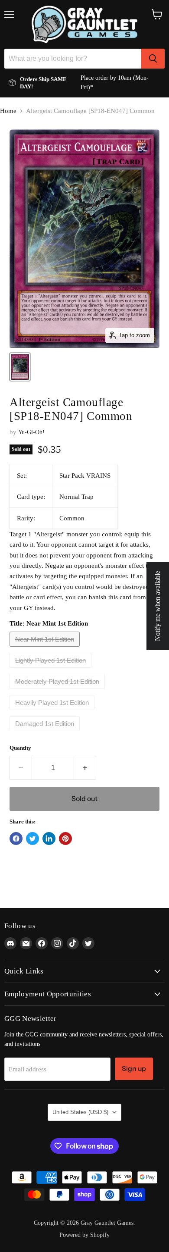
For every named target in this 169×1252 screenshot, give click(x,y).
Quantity (20, 748)
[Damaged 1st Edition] (46, 733)
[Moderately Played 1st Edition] (58, 691)
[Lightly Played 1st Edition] (52, 670)
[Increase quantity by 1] (85, 768)
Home (8, 110)
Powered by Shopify (84, 1235)
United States (80, 1112)
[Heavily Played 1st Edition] (53, 712)
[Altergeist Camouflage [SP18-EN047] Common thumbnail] (20, 367)
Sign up (134, 1068)
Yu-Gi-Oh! (31, 432)
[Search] (153, 59)
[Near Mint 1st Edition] (46, 648)
